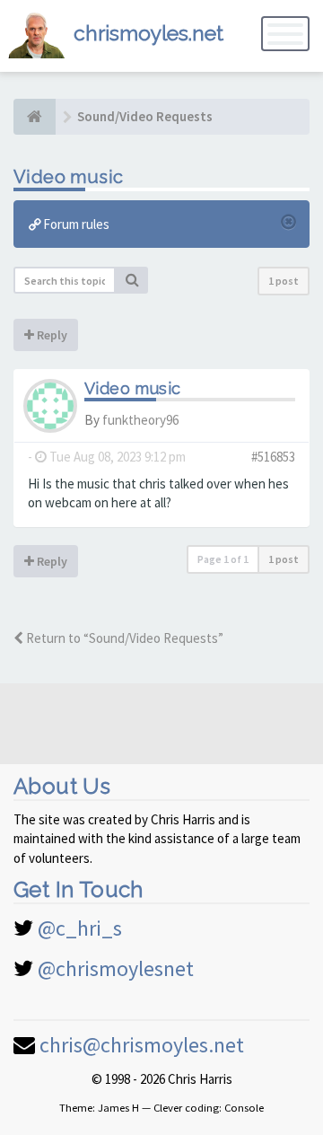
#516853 (273, 456)
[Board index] (34, 117)
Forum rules (74, 224)
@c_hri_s (80, 928)
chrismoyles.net (148, 33)
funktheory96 (140, 419)
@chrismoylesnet (116, 968)
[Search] (132, 280)
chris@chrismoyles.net (141, 1045)
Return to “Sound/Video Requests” (123, 638)
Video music (68, 177)
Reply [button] (50, 335)
